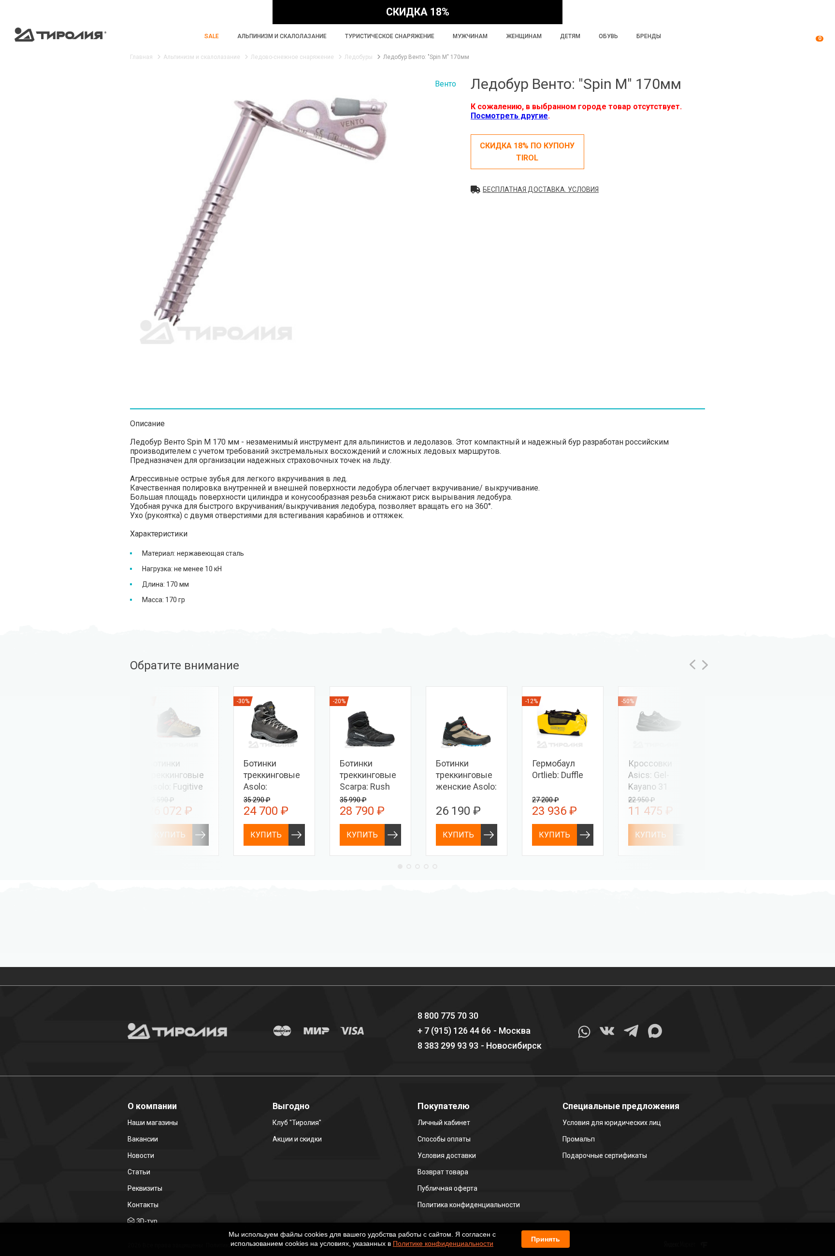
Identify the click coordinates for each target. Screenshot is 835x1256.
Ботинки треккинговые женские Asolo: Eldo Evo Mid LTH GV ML (466, 786)
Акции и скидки (297, 1139)
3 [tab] (417, 866)
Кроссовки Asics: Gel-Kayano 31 (650, 775)
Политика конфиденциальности (469, 1205)
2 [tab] (408, 866)
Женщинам (524, 36)
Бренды (648, 36)
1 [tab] (400, 866)
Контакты (143, 1205)
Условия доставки (447, 1155)
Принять (545, 1239)
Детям (570, 36)
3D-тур (147, 1221)
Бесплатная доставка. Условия (541, 189)
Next (705, 665)
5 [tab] (434, 866)
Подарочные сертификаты (604, 1155)
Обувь (608, 36)
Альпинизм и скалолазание (282, 36)
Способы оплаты (444, 1139)
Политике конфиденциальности (443, 1243)
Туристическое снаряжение (389, 36)
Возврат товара (443, 1172)
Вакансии (143, 1139)
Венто (445, 83)
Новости (141, 1155)
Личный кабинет (444, 1122)
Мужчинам (470, 36)
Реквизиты (145, 1188)
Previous (692, 665)
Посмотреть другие (509, 115)
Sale (211, 36)
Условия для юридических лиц (611, 1122)
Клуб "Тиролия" (297, 1122)
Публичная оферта (447, 1188)
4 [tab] (426, 866)
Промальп (578, 1139)
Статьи (139, 1172)
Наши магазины (153, 1122)
